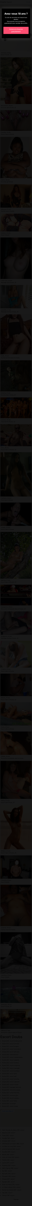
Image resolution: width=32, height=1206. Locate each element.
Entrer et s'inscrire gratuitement (16, 30)
